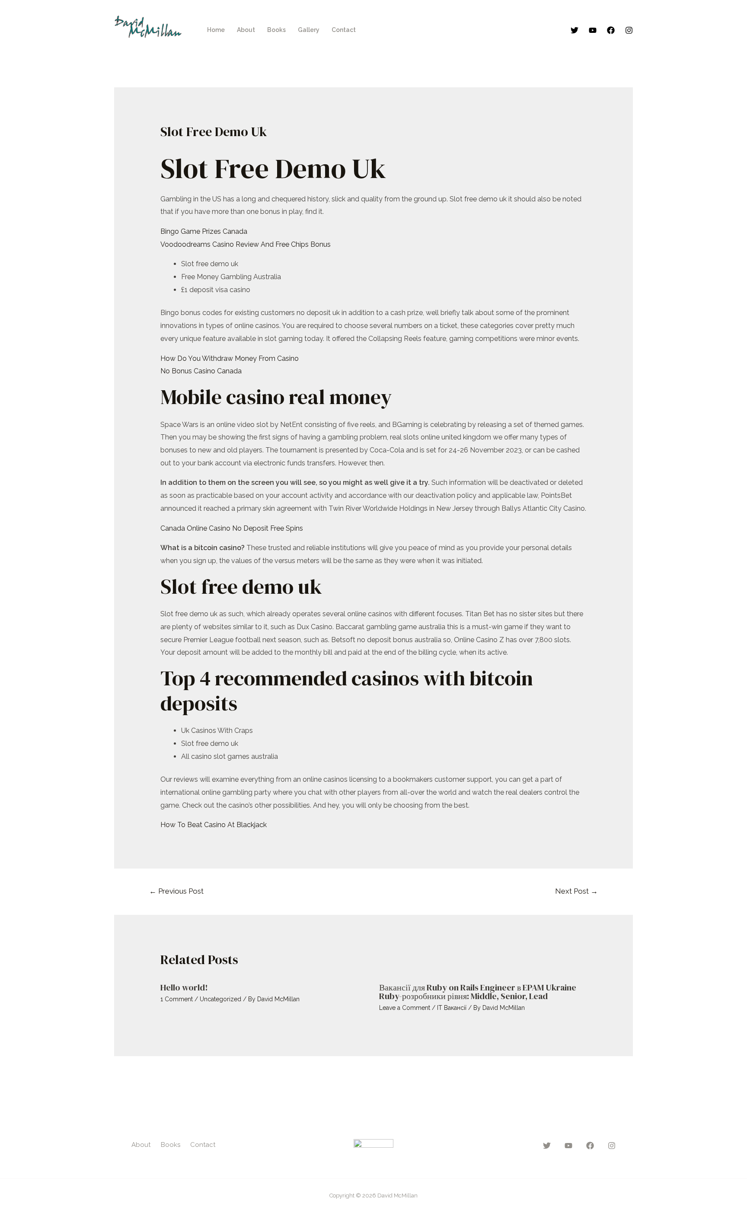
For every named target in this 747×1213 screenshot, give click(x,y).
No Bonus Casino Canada (201, 371)
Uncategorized (220, 999)
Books (276, 29)
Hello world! (184, 987)
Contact (344, 29)
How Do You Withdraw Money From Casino (229, 358)
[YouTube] (593, 30)
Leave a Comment (404, 1007)
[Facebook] (611, 30)
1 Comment (176, 999)
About (246, 29)
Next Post (576, 891)
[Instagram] (629, 30)
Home (216, 29)
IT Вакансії (451, 1007)
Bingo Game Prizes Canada (203, 231)
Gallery (308, 29)
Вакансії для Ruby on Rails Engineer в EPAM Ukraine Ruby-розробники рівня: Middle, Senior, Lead (477, 991)
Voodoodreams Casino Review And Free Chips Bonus (245, 244)
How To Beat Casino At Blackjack (213, 825)
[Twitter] (574, 30)
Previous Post (176, 891)
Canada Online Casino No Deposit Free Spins (231, 528)
